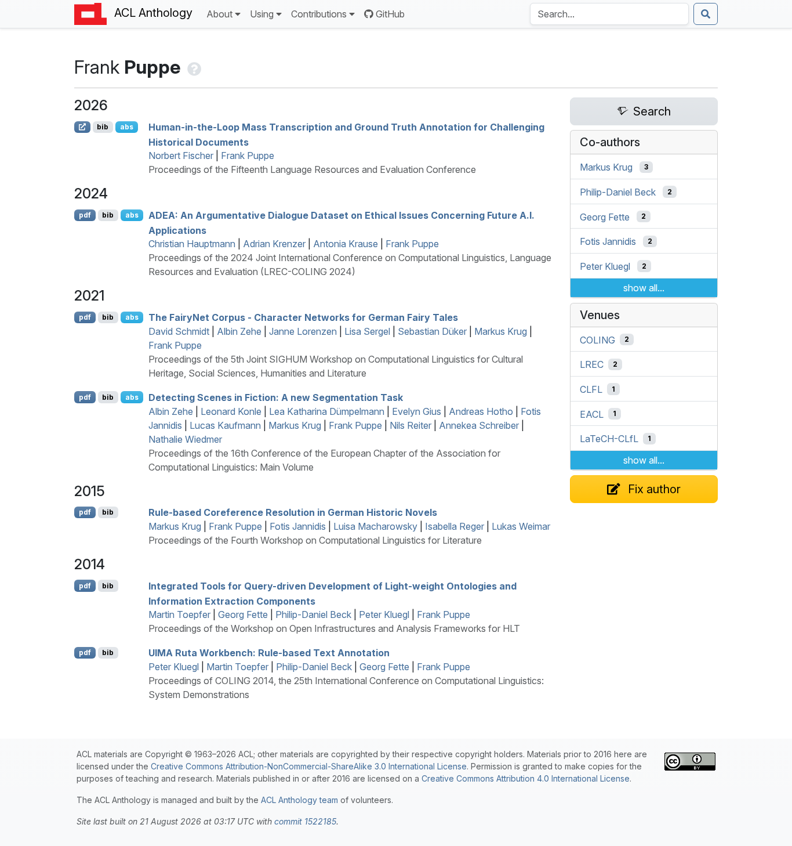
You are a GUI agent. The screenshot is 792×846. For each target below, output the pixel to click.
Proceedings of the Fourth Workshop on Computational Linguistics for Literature (315, 540)
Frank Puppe (247, 155)
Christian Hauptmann (191, 244)
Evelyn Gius (416, 411)
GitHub (390, 14)
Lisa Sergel (367, 331)
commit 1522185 (305, 821)
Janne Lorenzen (303, 331)
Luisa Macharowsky (375, 526)
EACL (592, 414)
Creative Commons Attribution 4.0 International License (526, 778)
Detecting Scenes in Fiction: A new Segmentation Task (275, 397)
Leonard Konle (231, 411)
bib (102, 126)
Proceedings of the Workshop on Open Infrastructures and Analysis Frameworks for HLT (334, 628)
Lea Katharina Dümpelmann (326, 411)
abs (126, 126)
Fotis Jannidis (298, 526)
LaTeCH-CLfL (609, 438)
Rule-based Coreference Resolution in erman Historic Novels (292, 512)
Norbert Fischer (180, 155)
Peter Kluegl (384, 614)
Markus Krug (500, 331)
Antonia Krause (345, 244)
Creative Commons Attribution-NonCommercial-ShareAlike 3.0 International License (309, 766)
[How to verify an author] (193, 67)
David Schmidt (178, 331)
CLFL (591, 389)
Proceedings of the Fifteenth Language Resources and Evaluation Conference (312, 169)
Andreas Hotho (481, 411)
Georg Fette (243, 614)
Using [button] (262, 14)
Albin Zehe (239, 331)
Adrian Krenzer (274, 244)
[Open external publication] (82, 127)
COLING (597, 339)
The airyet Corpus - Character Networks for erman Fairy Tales (303, 317)
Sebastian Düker (432, 331)
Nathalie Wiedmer (185, 439)
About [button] (219, 14)
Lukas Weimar (521, 526)
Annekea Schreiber (479, 425)
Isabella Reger (454, 526)
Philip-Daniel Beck (313, 614)
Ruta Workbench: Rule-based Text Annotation (269, 653)
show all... (643, 288)
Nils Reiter (410, 425)
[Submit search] (705, 14)
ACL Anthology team (299, 800)
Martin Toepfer (179, 614)
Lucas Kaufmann (225, 425)
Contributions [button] (319, 14)
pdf (85, 215)
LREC (592, 364)
